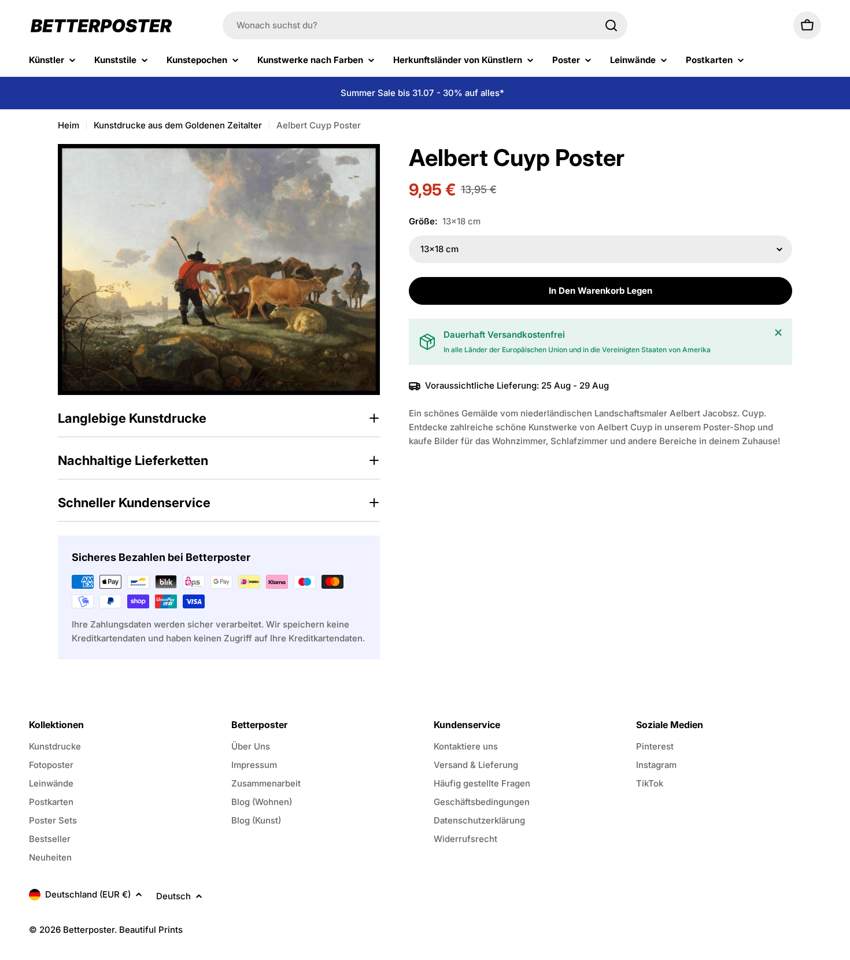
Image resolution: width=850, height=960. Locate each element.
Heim (68, 125)
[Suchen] (611, 25)
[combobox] (425, 25)
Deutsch (173, 896)
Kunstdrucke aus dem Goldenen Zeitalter (178, 125)
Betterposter (88, 929)
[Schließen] (778, 333)
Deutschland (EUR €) (88, 894)
